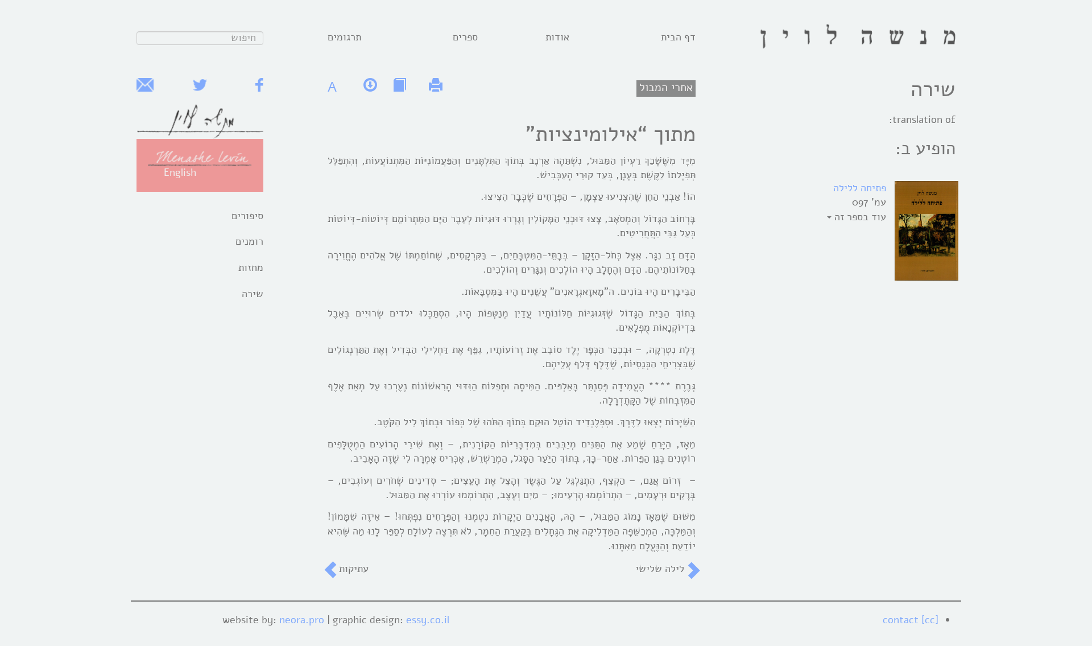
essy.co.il (427, 620)
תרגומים (344, 37)
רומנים (249, 241)
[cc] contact (910, 620)
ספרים (465, 37)
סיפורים (247, 216)
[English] (200, 157)
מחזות (250, 267)
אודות (557, 37)
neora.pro (301, 620)
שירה (252, 294)
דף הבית (678, 37)
